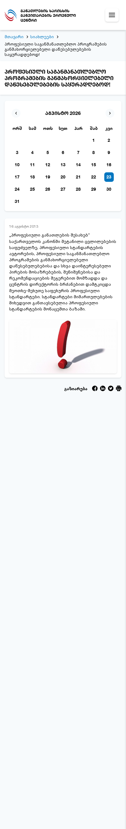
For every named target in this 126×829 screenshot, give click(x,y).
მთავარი (14, 36)
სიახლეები (42, 36)
